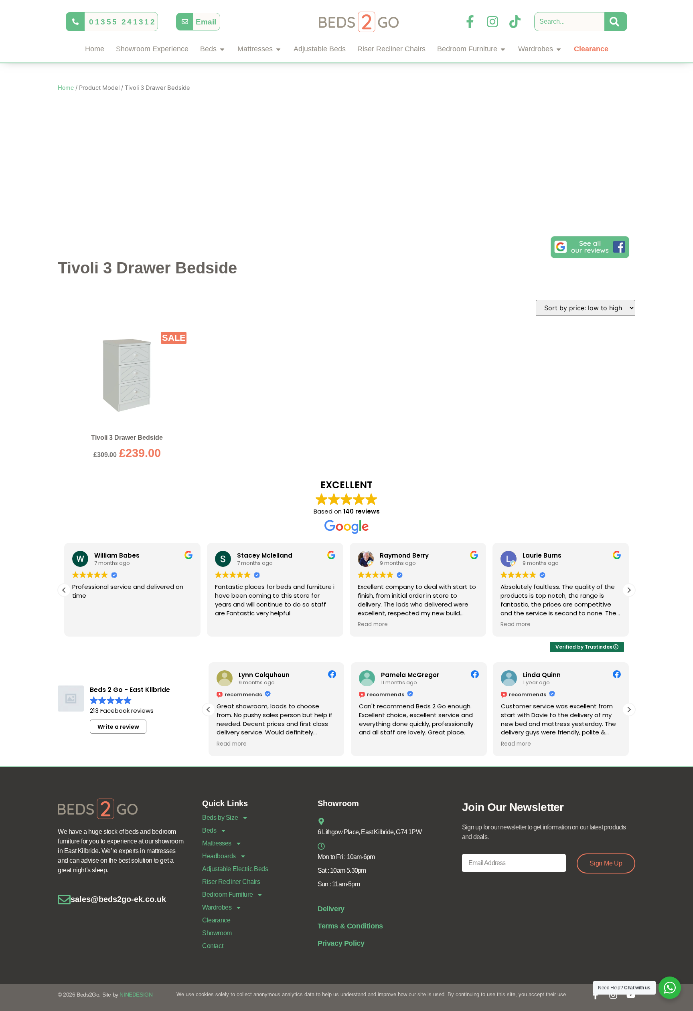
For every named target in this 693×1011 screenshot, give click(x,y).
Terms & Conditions (350, 926)
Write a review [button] (118, 727)
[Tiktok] (515, 21)
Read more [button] (373, 624)
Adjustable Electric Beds (235, 868)
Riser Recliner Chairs (231, 881)
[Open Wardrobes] (558, 49)
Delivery (331, 909)
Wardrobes (216, 907)
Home (66, 88)
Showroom (217, 933)
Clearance (216, 920)
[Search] (616, 21)
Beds (209, 830)
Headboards (219, 856)
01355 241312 (122, 21)
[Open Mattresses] (278, 49)
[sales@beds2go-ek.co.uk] (64, 899)
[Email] (184, 21)
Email (206, 21)
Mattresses (216, 843)
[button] (629, 590)
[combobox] (569, 21)
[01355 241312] (75, 21)
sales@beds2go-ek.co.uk (118, 899)
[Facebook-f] (470, 21)
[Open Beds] (222, 49)
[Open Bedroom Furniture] (503, 49)
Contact (212, 945)
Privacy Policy (341, 943)
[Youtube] (630, 995)
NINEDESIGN (136, 994)
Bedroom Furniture (227, 894)
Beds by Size (220, 817)
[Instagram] (492, 21)
